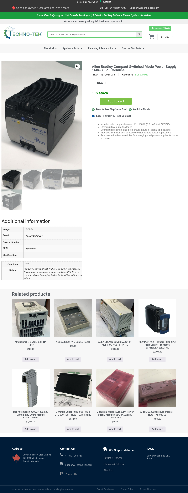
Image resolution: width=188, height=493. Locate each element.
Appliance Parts (71, 48)
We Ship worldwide (121, 450)
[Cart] (151, 37)
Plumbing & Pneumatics (100, 48)
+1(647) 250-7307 (74, 455)
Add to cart (115, 101)
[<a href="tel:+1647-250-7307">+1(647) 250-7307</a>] (61, 454)
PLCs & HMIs (141, 74)
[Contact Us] (62, 473)
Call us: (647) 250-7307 (113, 7)
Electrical (49, 48)
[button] (77, 66)
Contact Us (71, 474)
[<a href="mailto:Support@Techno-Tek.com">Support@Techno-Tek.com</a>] (61, 463)
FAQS (150, 448)
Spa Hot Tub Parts (131, 48)
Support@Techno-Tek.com (144, 7)
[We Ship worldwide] (105, 449)
